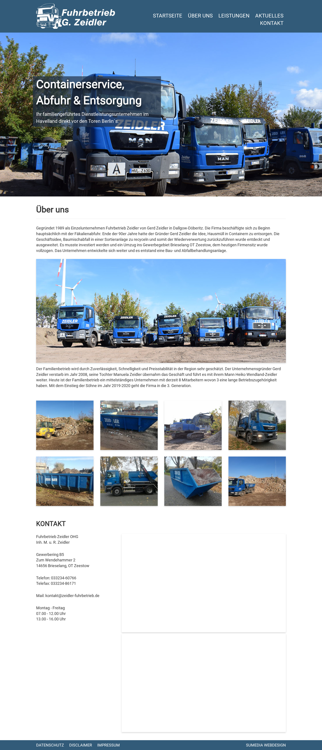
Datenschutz (50, 745)
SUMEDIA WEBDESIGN (266, 745)
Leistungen (233, 16)
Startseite (167, 16)
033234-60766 (63, 578)
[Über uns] (65, 425)
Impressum (108, 745)
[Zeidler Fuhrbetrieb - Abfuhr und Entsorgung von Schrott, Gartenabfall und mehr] (75, 15)
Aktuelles (269, 16)
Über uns (200, 16)
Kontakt (271, 23)
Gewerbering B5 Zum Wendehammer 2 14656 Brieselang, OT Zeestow (62, 560)
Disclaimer (80, 745)
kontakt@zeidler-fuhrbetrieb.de (72, 595)
